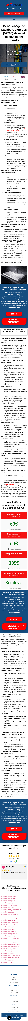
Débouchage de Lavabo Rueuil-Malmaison (10, 946)
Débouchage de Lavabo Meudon (7, 929)
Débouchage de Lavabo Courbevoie (8, 948)
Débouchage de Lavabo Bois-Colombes (9, 914)
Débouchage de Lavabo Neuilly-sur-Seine (10, 957)
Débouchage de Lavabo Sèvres (7, 907)
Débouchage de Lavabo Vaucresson (8, 896)
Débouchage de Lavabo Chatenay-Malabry (10, 922)
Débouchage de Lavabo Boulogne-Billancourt (10, 955)
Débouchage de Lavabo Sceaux (7, 902)
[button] (14, 19)
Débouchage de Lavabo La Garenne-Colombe (10, 938)
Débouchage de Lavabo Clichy (7, 960)
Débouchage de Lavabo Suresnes (8, 935)
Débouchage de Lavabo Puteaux (8, 928)
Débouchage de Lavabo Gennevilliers (9, 933)
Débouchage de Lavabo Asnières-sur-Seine (10, 952)
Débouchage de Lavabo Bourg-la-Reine (9, 905)
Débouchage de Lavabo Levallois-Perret (9, 943)
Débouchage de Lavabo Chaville (8, 904)
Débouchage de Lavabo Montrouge (8, 931)
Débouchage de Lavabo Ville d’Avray (8, 898)
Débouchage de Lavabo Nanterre (8, 953)
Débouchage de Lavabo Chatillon (8, 924)
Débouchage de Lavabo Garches (8, 900)
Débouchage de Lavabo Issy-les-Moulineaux (10, 944)
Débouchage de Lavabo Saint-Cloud (8, 962)
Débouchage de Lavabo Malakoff (8, 920)
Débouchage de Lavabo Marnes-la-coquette (10, 895)
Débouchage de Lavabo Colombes (8, 950)
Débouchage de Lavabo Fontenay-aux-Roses (10, 911)
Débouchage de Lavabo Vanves (7, 912)
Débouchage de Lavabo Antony (7, 959)
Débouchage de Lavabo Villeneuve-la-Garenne (11, 909)
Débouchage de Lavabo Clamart (8, 937)
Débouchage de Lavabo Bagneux (8, 926)
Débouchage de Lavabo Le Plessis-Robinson (10, 919)
